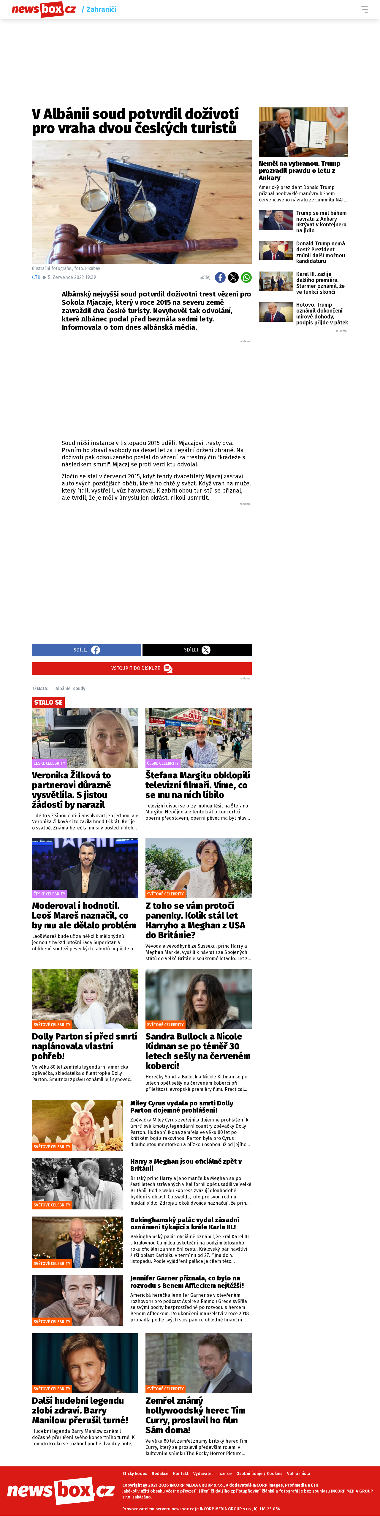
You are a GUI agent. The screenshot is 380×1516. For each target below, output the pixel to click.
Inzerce (224, 1473)
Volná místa (298, 1473)
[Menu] (364, 9)
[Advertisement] (157, 388)
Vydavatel (203, 1473)
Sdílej (81, 650)
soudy (79, 688)
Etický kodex (135, 1473)
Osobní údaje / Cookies (259, 1473)
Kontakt (181, 1473)
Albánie (63, 688)
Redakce (160, 1473)
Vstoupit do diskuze (135, 668)
